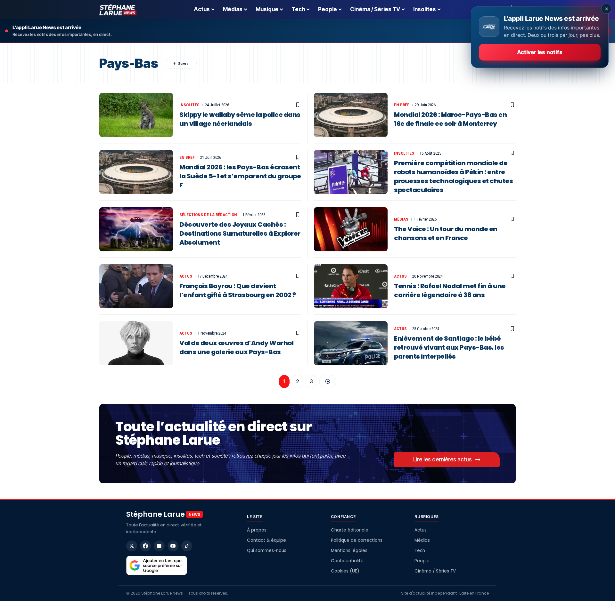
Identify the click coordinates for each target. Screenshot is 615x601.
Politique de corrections (356, 540)
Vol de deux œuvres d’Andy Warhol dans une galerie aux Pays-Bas (236, 347)
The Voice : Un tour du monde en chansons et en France (445, 233)
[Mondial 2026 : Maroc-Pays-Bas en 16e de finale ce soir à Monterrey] (351, 115)
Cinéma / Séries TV (435, 571)
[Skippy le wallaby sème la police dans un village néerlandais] (136, 115)
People (422, 561)
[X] (131, 545)
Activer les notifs (539, 52)
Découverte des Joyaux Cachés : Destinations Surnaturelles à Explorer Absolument (239, 233)
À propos (256, 530)
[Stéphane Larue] (117, 9)
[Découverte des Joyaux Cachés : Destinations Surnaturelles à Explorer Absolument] (136, 229)
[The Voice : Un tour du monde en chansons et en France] (351, 229)
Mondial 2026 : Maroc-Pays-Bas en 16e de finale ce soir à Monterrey (450, 119)
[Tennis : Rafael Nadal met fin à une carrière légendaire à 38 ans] (351, 286)
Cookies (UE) (345, 571)
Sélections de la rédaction (208, 214)
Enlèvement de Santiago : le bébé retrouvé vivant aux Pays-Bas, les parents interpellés (449, 347)
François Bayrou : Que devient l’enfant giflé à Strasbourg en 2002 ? (237, 290)
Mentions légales (349, 551)
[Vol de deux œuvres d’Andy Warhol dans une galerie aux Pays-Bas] (136, 343)
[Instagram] (159, 545)
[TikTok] (186, 545)
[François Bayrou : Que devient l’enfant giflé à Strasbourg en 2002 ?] (136, 286)
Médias (401, 219)
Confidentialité (347, 561)
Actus (185, 276)
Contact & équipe (266, 540)
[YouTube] (173, 545)
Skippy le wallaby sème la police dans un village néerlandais (239, 119)
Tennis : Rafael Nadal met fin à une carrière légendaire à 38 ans (450, 290)
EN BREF (401, 104)
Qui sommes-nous (266, 551)
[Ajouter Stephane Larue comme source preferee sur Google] (156, 565)
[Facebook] (145, 545)
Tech (419, 551)
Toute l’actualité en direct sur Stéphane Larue (213, 433)
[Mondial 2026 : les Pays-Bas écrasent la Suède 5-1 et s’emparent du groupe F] (136, 172)
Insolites (189, 104)
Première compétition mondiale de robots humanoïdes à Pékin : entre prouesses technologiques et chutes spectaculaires (453, 176)
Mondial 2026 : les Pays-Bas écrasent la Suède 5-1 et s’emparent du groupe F (240, 176)
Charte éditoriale (349, 530)
